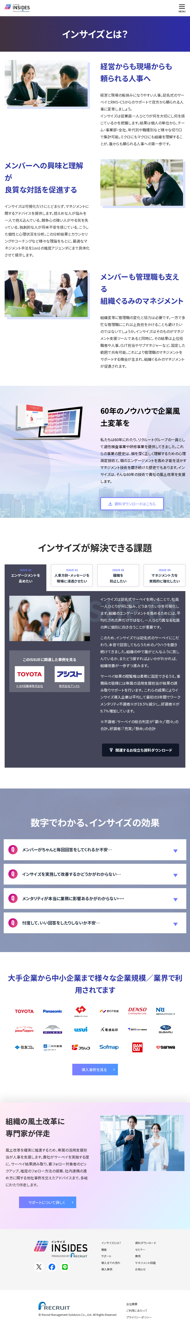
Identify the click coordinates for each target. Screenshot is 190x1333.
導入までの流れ (110, 1263)
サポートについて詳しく (46, 1202)
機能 (104, 1249)
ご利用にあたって (136, 1310)
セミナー (140, 1249)
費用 (138, 1256)
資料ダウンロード (145, 1243)
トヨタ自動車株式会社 (29, 686)
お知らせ (140, 1269)
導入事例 (106, 1269)
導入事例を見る (94, 1069)
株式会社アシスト (69, 686)
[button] (95, 849)
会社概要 (131, 1304)
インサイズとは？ (111, 1243)
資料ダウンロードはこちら (135, 504)
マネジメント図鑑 (145, 1263)
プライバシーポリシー (139, 1317)
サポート (106, 1256)
